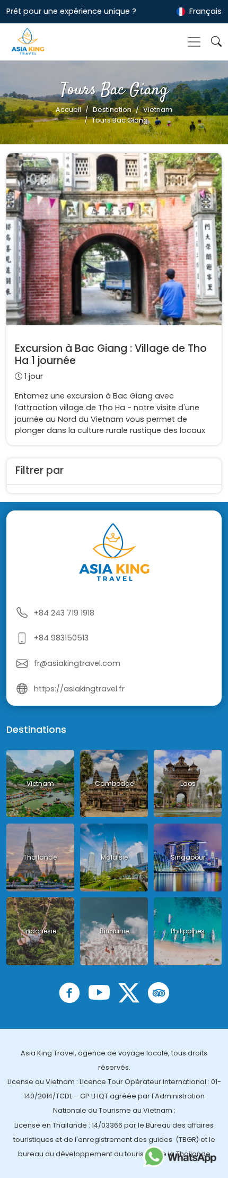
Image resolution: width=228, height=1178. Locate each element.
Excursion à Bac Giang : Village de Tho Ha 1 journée (111, 354)
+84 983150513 (61, 638)
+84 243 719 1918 (64, 613)
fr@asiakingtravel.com (77, 663)
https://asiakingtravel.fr (79, 688)
